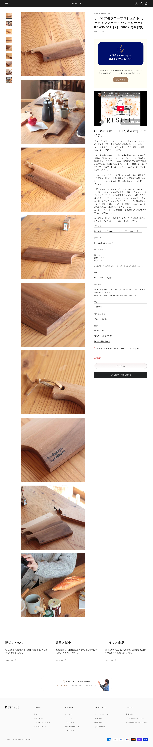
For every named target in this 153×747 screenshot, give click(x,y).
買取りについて (40, 726)
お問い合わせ (124, 266)
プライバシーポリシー (135, 718)
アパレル (68, 718)
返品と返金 (38, 718)
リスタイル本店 (100, 319)
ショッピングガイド (42, 722)
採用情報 (98, 722)
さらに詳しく (10, 660)
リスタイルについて (102, 714)
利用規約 (129, 714)
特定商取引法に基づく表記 (137, 722)
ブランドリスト (71, 722)
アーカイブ (69, 730)
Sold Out (120, 366)
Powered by (102, 341)
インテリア (69, 714)
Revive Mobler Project (103, 14)
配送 (35, 714)
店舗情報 (98, 718)
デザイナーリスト (72, 726)
